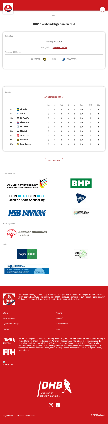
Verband (58, 318)
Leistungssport (9, 318)
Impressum (8, 415)
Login (57, 328)
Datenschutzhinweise (25, 415)
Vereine (58, 312)
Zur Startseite (54, 160)
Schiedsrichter (61, 323)
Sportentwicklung (10, 323)
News (5, 312)
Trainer (6, 328)
